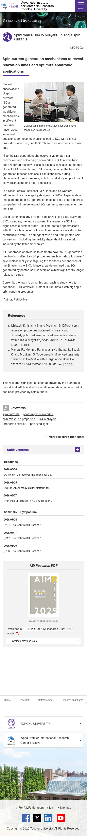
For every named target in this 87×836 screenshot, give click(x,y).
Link (51, 807)
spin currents (11, 414)
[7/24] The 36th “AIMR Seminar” (22, 525)
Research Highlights (72, 700)
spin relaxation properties (19, 419)
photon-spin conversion (38, 414)
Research (24, 700)
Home (7, 700)
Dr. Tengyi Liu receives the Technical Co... (28, 474)
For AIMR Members (31, 807)
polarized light (39, 424)
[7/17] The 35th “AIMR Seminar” (22, 538)
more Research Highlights (66, 437)
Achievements (18, 449)
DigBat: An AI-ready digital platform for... (27, 488)
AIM (45, 700)
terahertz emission (14, 424)
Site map (65, 807)
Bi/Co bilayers (47, 419)
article (26, 345)
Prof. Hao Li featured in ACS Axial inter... (28, 501)
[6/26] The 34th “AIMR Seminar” (22, 551)
